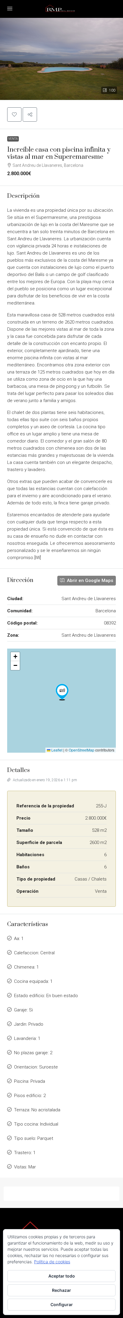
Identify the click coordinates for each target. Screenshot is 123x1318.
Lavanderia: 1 (27, 1038)
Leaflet (56, 749)
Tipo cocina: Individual (36, 1124)
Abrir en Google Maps (89, 580)
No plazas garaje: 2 (33, 1052)
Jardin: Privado (28, 1024)
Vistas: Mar (25, 1167)
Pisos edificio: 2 (30, 1095)
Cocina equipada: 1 (33, 981)
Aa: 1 (19, 938)
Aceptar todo (61, 1275)
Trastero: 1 (25, 1152)
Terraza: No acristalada (37, 1110)
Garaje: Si (23, 1010)
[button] (61, 59)
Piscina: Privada (29, 1081)
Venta (13, 138)
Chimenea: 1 (26, 967)
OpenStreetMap (81, 749)
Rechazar (61, 1290)
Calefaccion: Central (34, 952)
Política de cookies (52, 1261)
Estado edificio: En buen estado (46, 995)
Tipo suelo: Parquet (33, 1138)
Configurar (61, 1304)
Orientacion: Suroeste (36, 1067)
